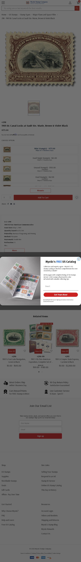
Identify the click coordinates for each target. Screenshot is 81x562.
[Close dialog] (79, 259)
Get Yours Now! (60, 294)
